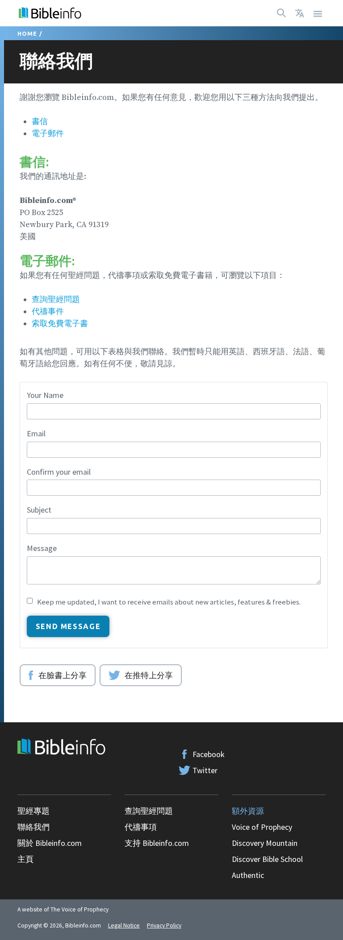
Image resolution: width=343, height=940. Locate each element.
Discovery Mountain (264, 843)
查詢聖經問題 (56, 299)
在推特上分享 (149, 675)
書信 (40, 121)
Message (42, 548)
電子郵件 (48, 133)
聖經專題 (33, 811)
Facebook (208, 754)
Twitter (205, 770)
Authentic (248, 875)
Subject (39, 510)
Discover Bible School (267, 859)
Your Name (45, 395)
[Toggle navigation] (318, 13)
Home (27, 33)
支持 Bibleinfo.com (157, 843)
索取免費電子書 (60, 324)
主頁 (25, 859)
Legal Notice (124, 925)
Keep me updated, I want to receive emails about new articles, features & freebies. (169, 602)
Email (36, 433)
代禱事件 (48, 311)
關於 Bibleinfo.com (49, 843)
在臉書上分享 (62, 675)
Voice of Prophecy (262, 827)
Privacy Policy (164, 925)
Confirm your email (59, 472)
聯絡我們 (33, 827)
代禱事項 (141, 827)
